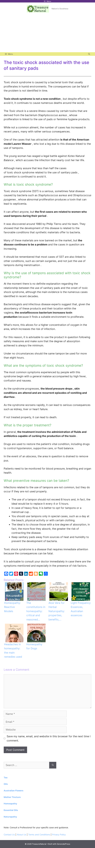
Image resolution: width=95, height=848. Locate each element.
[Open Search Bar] (89, 54)
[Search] (52, 765)
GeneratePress (63, 844)
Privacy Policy (59, 834)
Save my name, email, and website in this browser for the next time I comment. (49, 738)
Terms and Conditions (39, 834)
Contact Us (9, 834)
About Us (22, 834)
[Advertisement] (47, 33)
